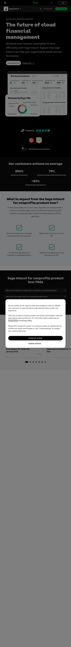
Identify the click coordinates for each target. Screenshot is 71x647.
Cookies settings (34, 343)
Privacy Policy (27, 320)
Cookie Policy (13, 320)
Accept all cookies (35, 338)
